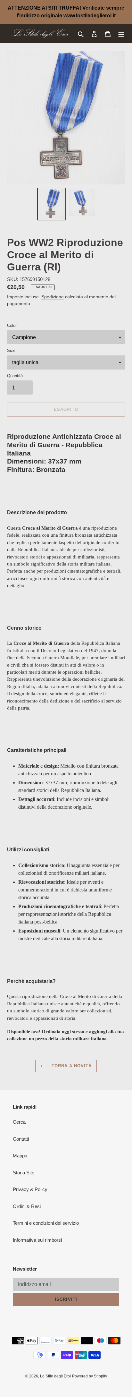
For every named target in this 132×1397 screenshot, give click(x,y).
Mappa (20, 1155)
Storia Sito (23, 1172)
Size (11, 350)
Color (12, 325)
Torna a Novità (71, 1065)
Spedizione (52, 296)
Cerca (19, 1122)
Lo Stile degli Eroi (55, 1376)
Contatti (21, 1139)
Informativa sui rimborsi (37, 1240)
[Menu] (121, 34)
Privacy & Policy (30, 1189)
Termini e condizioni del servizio (46, 1223)
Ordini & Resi (27, 1206)
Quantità (15, 375)
